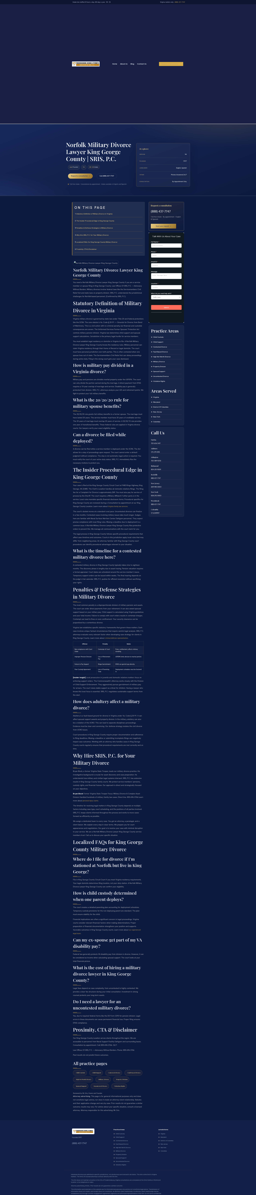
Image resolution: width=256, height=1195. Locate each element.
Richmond (154, 466)
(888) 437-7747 (179, 2)
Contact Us (141, 64)
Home (114, 64)
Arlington (154, 457)
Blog (132, 64)
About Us (124, 64)
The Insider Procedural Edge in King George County (95, 221)
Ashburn (154, 448)
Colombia (154, 509)
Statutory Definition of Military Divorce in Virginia (94, 214)
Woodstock (155, 501)
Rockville (154, 475)
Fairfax (153, 440)
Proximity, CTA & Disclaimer (86, 249)
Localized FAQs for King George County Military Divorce (96, 242)
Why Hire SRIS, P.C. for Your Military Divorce (92, 235)
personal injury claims (90, 801)
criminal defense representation (116, 638)
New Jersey (155, 483)
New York (154, 492)
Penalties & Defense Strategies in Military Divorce (94, 228)
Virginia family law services (118, 506)
